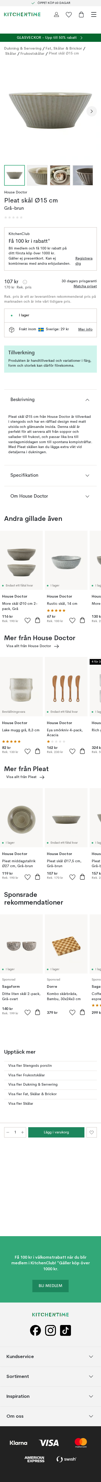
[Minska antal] (7, 1132)
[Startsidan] (22, 14)
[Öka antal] (22, 1132)
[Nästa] (91, 111)
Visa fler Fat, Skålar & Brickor (32, 1094)
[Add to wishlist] (28, 620)
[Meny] (94, 14)
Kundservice (20, 1357)
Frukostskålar (32, 53)
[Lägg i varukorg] (37, 620)
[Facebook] (35, 1330)
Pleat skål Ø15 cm (64, 53)
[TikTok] (65, 1330)
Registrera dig (83, 261)
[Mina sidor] (56, 14)
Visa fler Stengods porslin (30, 1066)
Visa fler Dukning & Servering (32, 1084)
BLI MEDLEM (50, 1286)
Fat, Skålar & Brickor (64, 48)
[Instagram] (50, 1330)
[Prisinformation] (25, 282)
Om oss (15, 1416)
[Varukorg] (81, 14)
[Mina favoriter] (69, 14)
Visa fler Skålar (20, 1103)
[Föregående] (9, 111)
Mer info (85, 329)
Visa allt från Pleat (21, 777)
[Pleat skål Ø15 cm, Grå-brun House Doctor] (50, 110)
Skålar (10, 53)
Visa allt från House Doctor (28, 646)
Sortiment (17, 1376)
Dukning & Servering (22, 48)
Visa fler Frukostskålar (26, 1075)
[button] (13, 217)
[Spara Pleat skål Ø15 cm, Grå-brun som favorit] (91, 1132)
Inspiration (18, 1396)
